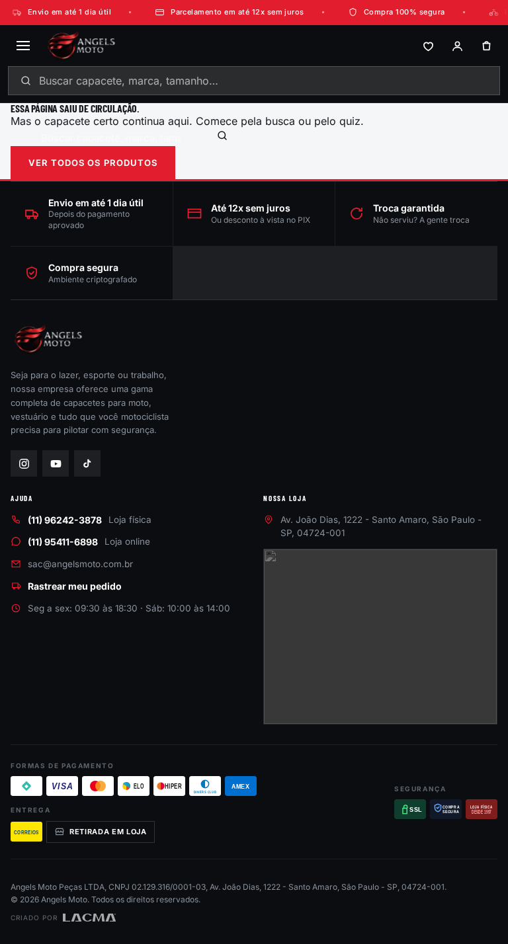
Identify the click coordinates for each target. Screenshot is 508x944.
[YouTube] (55, 463)
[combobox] (254, 81)
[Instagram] (24, 463)
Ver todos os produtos (92, 162)
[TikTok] (87, 463)
